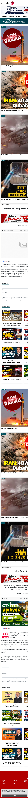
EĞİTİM (25, 16)
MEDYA (15, 783)
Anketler (26, 780)
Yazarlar (23, 22)
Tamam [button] (14, 795)
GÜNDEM (4, 16)
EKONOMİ (11, 16)
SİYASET (18, 16)
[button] (13, 20)
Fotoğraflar (15, 22)
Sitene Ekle (19, 774)
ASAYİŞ (7, 204)
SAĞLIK (3, 782)
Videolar (8, 22)
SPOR (14, 782)
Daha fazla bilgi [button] (13, 792)
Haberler (3, 204)
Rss (25, 774)
